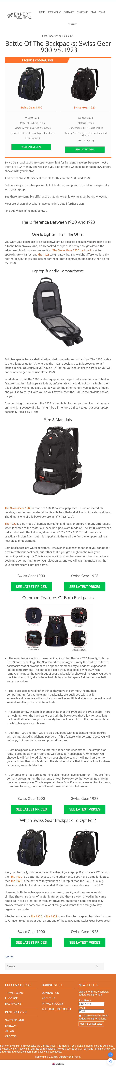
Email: (82, 1007)
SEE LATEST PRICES (31, 587)
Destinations (54, 12)
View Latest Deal (31, 146)
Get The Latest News (91, 1024)
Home (42, 12)
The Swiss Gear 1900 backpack (72, 250)
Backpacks (82, 12)
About (102, 12)
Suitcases (69, 12)
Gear (93, 12)
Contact (72, 24)
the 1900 (36, 916)
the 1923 (43, 254)
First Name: (85, 1000)
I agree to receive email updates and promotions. (93, 1017)
